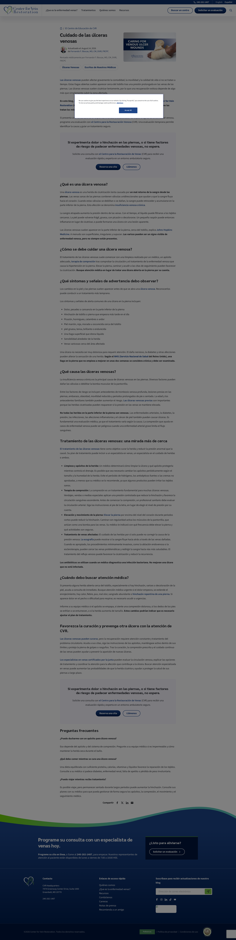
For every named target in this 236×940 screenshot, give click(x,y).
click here (120, 103)
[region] (119, 106)
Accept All (128, 110)
